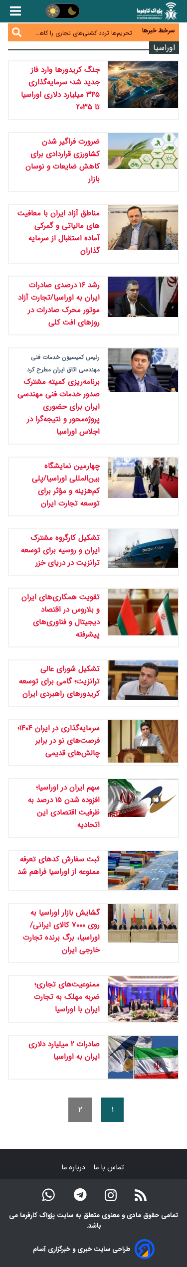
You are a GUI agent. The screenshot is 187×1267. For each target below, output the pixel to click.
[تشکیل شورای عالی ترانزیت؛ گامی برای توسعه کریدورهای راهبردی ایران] (143, 683)
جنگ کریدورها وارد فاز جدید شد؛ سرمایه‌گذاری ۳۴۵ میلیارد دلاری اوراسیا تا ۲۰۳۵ (60, 88)
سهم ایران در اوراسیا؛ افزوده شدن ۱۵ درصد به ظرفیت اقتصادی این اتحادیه (64, 806)
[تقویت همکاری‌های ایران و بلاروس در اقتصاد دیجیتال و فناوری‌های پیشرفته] (143, 617)
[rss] (141, 1194)
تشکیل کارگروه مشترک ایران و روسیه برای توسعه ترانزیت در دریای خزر (60, 550)
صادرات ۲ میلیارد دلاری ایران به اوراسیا (64, 1050)
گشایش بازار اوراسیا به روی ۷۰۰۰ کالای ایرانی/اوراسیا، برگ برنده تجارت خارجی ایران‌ (61, 931)
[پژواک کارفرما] (156, 11)
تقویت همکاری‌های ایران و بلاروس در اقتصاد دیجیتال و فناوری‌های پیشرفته (60, 615)
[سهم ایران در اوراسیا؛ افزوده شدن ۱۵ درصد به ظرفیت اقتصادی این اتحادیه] (143, 808)
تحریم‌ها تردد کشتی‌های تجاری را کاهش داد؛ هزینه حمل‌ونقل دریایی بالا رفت (82, 32)
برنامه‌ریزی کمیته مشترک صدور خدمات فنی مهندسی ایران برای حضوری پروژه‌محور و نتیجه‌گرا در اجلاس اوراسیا (58, 407)
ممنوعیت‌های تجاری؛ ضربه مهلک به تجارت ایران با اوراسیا (67, 996)
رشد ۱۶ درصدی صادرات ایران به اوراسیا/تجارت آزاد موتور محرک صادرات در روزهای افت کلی (59, 303)
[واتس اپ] (48, 1194)
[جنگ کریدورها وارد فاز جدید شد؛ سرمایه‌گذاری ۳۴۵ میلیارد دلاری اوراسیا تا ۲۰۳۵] (143, 90)
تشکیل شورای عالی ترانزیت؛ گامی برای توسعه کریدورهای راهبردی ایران (59, 681)
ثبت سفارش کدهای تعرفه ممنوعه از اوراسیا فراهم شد (58, 865)
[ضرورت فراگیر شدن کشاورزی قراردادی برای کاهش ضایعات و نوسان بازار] (143, 162)
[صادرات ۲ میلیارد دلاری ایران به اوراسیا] (143, 1057)
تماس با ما (109, 1167)
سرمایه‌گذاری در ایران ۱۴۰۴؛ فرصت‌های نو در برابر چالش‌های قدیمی (58, 740)
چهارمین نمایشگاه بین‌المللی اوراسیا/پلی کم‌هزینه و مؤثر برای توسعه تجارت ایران (66, 484)
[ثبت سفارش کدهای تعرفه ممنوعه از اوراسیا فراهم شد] (143, 870)
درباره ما (74, 1167)
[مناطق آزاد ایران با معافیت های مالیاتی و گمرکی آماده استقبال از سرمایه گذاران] (143, 234)
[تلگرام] (80, 1194)
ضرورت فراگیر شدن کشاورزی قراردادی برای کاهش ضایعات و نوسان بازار (62, 160)
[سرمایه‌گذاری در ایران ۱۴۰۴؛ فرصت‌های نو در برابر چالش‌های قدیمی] (143, 742)
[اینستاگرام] (111, 1194)
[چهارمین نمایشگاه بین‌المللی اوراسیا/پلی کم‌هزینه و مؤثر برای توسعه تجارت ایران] (143, 486)
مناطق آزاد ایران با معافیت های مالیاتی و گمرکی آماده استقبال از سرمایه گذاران (58, 232)
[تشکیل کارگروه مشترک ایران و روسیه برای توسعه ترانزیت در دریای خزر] (143, 552)
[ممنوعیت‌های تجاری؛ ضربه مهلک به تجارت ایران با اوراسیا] (143, 999)
